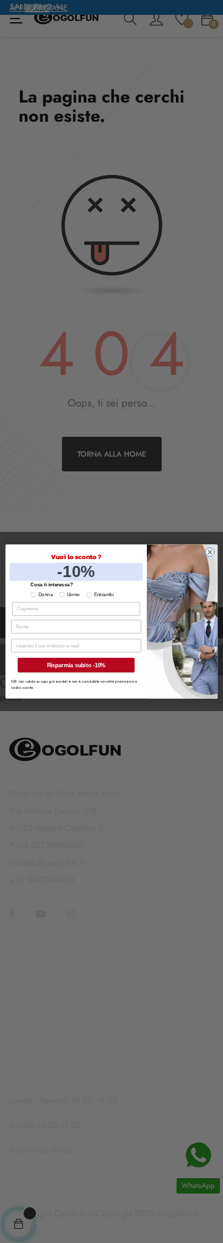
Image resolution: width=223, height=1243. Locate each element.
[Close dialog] (210, 552)
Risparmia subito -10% (76, 665)
